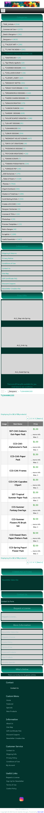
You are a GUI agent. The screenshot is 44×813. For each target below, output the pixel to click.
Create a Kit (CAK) (11, 204)
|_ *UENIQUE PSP (11, 168)
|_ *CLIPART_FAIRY (12, 77)
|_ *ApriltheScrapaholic (13, 62)
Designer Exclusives (11, 209)
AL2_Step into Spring (22, 318)
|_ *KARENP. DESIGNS (13, 113)
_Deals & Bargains (12, 34)
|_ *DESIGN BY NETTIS (13, 83)
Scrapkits (9, 234)
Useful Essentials (12, 239)
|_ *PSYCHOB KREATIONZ (15, 153)
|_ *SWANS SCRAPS (11, 158)
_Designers (12, 391)
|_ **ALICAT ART (12, 44)
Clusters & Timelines (13, 193)
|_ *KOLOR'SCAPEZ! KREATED (17, 118)
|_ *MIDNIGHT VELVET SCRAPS (17, 138)
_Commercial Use (12, 29)
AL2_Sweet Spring (22, 372)
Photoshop (8, 219)
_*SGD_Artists (10, 24)
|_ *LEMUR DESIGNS (12, 133)
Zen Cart (40, 812)
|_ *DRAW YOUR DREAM (15, 88)
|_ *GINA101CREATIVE (13, 103)
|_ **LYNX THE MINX (13, 49)
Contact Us (14, 688)
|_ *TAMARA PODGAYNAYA (15, 163)
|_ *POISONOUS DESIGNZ (13, 148)
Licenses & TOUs (11, 214)
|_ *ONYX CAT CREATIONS (14, 143)
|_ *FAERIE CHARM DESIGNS (15, 98)
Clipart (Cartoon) (11, 188)
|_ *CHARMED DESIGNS (14, 67)
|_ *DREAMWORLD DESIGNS (16, 93)
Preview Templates (12, 224)
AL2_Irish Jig (22, 345)
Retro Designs (9, 229)
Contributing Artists (12, 199)
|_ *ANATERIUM (11, 57)
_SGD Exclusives (11, 173)
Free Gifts (22, 295)
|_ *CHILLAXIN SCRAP (13, 72)
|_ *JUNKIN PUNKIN (13, 108)
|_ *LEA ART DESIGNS (12, 123)
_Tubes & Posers (11, 178)
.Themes (8, 183)
